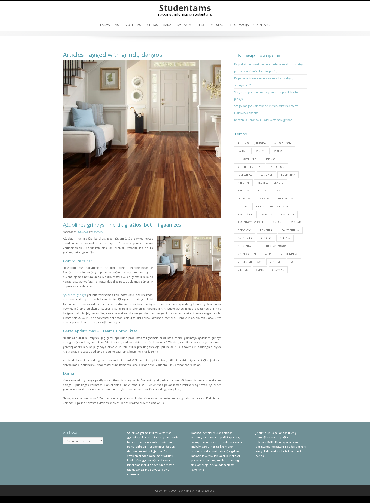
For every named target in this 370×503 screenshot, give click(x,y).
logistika (244, 198)
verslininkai (289, 253)
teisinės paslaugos (273, 246)
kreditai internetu (270, 182)
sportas (266, 238)
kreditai (243, 182)
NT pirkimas (286, 198)
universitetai (247, 253)
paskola (266, 214)
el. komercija (247, 158)
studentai (245, 246)
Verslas (217, 25)
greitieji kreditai (249, 166)
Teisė (201, 25)
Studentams (185, 8)
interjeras (277, 166)
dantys (259, 151)
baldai (242, 151)
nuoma (243, 206)
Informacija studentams (249, 25)
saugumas (245, 238)
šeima (260, 269)
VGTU (294, 261)
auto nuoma (283, 143)
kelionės (266, 174)
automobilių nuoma (252, 143)
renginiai (266, 230)
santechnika (290, 230)
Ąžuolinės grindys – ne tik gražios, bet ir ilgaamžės (122, 224)
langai (280, 190)
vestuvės (276, 261)
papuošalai (245, 214)
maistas (264, 198)
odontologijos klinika (272, 206)
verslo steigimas (249, 261)
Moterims (133, 25)
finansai (270, 158)
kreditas (244, 190)
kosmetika (288, 174)
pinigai (277, 222)
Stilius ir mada (159, 25)
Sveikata (184, 25)
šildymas (278, 269)
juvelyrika (245, 174)
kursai (262, 190)
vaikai (268, 253)
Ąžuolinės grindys (74, 295)
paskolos (287, 214)
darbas (278, 151)
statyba (285, 238)
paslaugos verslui (251, 222)
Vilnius (243, 269)
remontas (245, 230)
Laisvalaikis (109, 25)
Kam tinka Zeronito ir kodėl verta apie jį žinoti (263, 120)
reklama (295, 222)
